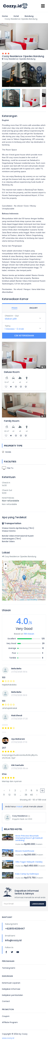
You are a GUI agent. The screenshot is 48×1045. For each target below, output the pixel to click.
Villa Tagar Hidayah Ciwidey (29, 862)
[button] (39, 80)
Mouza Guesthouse (24, 851)
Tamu (7, 326)
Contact (6, 1001)
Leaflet (22, 599)
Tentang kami (8, 968)
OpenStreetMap (32, 599)
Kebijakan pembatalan (12, 995)
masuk (19, 806)
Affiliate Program (10, 1022)
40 (31, 794)
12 (9, 794)
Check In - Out (12, 315)
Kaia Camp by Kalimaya (27, 874)
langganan (38, 904)
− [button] (6, 568)
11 (4, 794)
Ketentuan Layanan (11, 983)
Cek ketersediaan (24, 335)
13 (15, 794)
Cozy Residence (19, 816)
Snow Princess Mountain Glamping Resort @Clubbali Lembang (29, 838)
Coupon (5, 1016)
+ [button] (6, 564)
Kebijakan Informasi (11, 989)
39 (26, 794)
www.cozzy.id (8, 1038)
